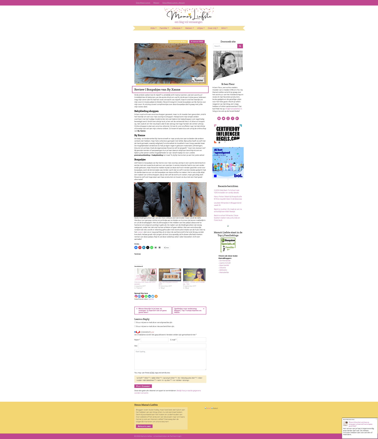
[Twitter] (152, 296)
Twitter (240, 3)
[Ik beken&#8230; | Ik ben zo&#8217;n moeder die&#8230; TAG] (194, 274)
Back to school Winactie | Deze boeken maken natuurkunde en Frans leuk (227, 218)
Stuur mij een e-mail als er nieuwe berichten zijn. (155, 326)
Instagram (237, 3)
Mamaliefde (224, 272)
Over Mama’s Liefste (143, 3)
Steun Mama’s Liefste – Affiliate (174, 3)
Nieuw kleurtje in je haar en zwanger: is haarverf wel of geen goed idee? (153, 310)
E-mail (173, 340)
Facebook (231, 3)
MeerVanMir (224, 265)
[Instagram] (136, 296)
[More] (156, 296)
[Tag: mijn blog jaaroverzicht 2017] (170, 274)
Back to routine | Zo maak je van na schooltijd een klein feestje (228, 210)
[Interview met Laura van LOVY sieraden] (145, 274)
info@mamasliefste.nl (233, 109)
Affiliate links (144, 426)
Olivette (223, 268)
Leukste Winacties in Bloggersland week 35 (227, 204)
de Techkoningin (174, 436)
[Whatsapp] (146, 296)
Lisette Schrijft (225, 263)
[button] (152, 199)
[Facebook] (139, 296)
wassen (140, 232)
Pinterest (234, 3)
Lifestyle (176, 28)
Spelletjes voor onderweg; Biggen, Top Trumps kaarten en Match (187, 310)
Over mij (212, 28)
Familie (163, 28)
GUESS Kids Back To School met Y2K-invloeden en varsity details (226, 191)
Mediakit (156, 3)
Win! (223, 28)
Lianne (151, 299)
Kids (153, 28)
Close (376, 419)
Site (135, 346)
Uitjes (200, 28)
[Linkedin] (149, 296)
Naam (137, 340)
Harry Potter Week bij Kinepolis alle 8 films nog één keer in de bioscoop (228, 198)
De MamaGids (225, 261)
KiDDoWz (223, 270)
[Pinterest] (142, 296)
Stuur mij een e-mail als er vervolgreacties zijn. (154, 322)
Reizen (188, 28)
